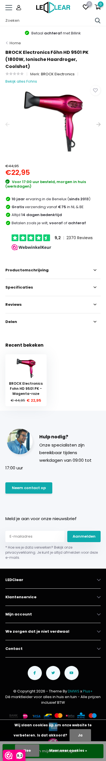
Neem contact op (29, 488)
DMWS (73, 691)
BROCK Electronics (58, 74)
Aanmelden (84, 536)
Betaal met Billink (56, 33)
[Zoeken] (98, 20)
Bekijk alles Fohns (21, 81)
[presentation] (7, 124)
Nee (27, 750)
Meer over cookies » (68, 750)
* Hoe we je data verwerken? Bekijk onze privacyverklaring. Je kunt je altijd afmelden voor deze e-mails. (51, 552)
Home (15, 43)
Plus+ (88, 691)
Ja (80, 735)
